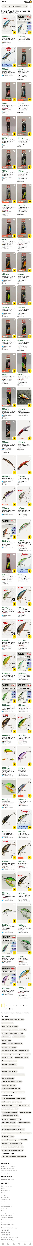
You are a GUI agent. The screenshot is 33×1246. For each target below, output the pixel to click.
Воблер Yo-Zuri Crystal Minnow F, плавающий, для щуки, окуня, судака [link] (24, 479)
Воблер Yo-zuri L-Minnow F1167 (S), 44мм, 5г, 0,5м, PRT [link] (8, 991)
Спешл (8, 1244)
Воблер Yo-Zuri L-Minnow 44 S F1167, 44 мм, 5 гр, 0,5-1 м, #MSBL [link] (24, 896)
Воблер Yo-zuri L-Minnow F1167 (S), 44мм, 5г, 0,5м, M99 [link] (8, 959)
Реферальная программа (7, 1179)
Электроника (4, 1195)
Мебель (3, 1188)
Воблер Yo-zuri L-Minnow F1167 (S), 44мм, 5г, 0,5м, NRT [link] (24, 676)
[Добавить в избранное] (14, 16)
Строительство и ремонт (7, 1219)
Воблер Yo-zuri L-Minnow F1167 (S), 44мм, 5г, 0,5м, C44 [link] (24, 707)
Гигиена (3, 1192)
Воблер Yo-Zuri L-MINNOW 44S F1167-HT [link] (8, 802)
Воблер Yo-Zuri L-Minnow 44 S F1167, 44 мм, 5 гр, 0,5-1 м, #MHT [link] (24, 738)
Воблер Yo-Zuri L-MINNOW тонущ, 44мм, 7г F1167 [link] (8, 71)
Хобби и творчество (6, 1206)
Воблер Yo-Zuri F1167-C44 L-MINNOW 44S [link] (8, 927)
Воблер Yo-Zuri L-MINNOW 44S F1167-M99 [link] (24, 959)
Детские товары (5, 1222)
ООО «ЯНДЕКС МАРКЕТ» (12, 1237)
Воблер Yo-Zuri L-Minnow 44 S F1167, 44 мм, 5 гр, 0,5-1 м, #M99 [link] (24, 511)
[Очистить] (26, 6)
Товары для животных (7, 1217)
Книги (2, 1210)
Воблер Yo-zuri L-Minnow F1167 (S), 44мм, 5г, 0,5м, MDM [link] (8, 707)
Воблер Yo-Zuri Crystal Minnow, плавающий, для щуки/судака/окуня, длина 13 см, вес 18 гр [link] (8, 479)
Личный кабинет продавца (8, 1166)
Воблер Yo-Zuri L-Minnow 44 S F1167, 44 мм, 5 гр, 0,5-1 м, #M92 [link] (24, 643)
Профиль (30, 1244)
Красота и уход (5, 1204)
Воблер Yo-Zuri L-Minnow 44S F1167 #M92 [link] (8, 543)
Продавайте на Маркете (7, 1168)
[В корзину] (14, 32)
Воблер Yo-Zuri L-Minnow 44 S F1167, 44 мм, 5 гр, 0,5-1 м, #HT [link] (8, 676)
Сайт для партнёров (6, 1173)
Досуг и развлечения (6, 1186)
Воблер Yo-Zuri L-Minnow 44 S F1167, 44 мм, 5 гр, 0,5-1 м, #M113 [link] (8, 738)
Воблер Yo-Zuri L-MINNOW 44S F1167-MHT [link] (8, 895)
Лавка (13, 1244)
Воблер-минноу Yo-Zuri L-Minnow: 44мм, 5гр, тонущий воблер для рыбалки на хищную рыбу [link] (24, 71)
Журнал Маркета (5, 1234)
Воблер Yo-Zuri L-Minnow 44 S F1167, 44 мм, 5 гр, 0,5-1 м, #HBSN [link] (24, 610)
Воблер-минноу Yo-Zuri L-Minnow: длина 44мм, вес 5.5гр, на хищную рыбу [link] (24, 377)
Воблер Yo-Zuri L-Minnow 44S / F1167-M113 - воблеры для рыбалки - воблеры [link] (8, 511)
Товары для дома (5, 1199)
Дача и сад (4, 1208)
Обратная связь (5, 1230)
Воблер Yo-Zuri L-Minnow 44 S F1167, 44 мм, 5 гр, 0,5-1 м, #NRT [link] (8, 610)
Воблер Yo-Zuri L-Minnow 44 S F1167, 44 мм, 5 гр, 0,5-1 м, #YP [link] (8, 643)
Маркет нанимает (5, 1232)
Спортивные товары (6, 1215)
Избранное (19, 1244)
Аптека (3, 1201)
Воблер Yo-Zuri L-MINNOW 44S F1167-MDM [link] (24, 927)
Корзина (25, 1244)
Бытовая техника (5, 1190)
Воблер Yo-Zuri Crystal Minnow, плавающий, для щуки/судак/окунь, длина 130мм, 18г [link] (24, 444)
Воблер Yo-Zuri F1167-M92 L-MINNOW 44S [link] (24, 802)
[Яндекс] (13, 1240)
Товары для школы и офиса (8, 1213)
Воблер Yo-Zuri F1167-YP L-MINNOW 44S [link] (24, 864)
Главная (3, 1244)
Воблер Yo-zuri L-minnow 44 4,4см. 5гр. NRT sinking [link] (24, 543)
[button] (31, 6)
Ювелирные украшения (7, 1224)
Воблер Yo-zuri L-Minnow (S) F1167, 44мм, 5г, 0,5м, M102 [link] (24, 39)
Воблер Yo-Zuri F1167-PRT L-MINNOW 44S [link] (24, 770)
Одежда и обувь (5, 1197)
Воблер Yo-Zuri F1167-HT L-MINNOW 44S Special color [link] (8, 770)
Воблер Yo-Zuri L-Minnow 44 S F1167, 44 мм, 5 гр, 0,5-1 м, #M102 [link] (8, 39)
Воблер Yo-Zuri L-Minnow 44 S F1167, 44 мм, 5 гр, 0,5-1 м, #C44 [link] (8, 864)
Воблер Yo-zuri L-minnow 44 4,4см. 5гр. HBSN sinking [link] (24, 990)
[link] (13, 1019)
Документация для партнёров (9, 1170)
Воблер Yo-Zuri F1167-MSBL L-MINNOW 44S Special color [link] (7, 834)
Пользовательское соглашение (9, 1228)
